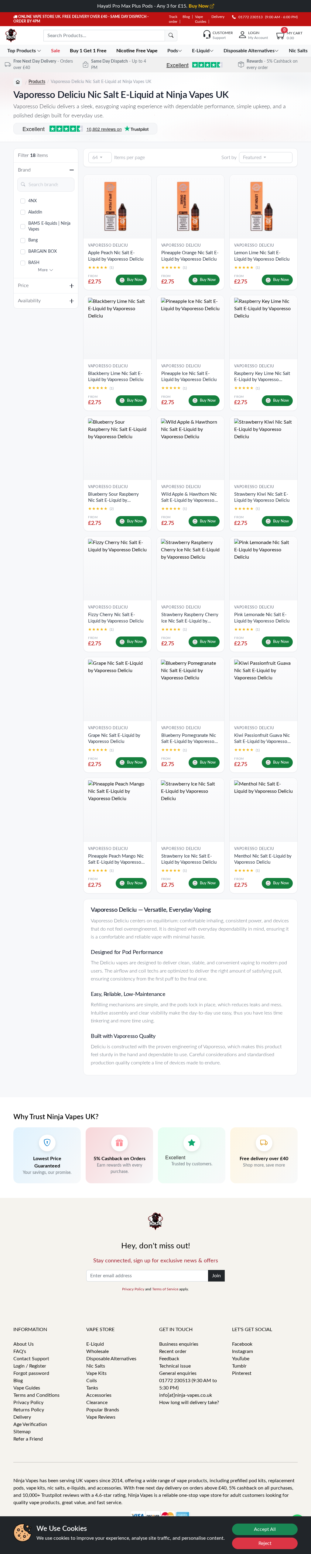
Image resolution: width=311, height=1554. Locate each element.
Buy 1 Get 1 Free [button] (89, 50)
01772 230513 (249, 17)
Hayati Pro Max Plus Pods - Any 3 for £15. (153, 6)
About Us (23, 1344)
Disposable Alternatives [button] (249, 50)
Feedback (169, 1358)
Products (37, 82)
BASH (33, 263)
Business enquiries (178, 1344)
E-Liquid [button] (201, 50)
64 (95, 157)
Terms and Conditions (36, 1395)
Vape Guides (26, 1388)
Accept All (265, 1529)
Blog (186, 17)
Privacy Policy (133, 1289)
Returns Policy (28, 1409)
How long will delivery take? (189, 1402)
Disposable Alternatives (111, 1358)
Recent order (172, 1351)
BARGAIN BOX (42, 251)
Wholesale (97, 1351)
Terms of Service (165, 1289)
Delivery (217, 17)
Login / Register (29, 1366)
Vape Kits (96, 1373)
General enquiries (178, 1373)
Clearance (97, 1402)
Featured (252, 157)
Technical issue (175, 1366)
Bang (33, 240)
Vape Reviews (100, 1417)
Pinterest (241, 1373)
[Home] (17, 82)
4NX (32, 201)
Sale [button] (56, 50)
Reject (265, 1543)
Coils (91, 1380)
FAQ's (19, 1351)
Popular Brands (102, 1409)
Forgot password (31, 1373)
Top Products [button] (22, 50)
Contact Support (31, 1358)
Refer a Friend (28, 1439)
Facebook (242, 1344)
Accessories (98, 1395)
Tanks (92, 1388)
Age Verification (30, 1424)
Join (216, 1275)
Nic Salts (95, 1366)
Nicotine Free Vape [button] (137, 50)
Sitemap (22, 1431)
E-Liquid (95, 1344)
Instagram (242, 1351)
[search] (171, 35)
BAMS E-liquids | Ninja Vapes (49, 226)
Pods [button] (172, 50)
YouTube (240, 1358)
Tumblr (239, 1366)
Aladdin (35, 212)
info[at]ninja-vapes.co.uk (185, 1395)
